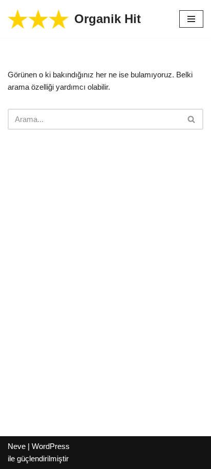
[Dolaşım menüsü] (191, 19)
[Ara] (191, 119)
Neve (17, 446)
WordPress (51, 446)
